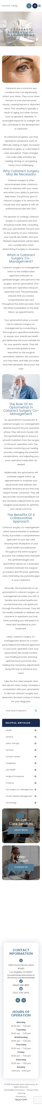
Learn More (21, 830)
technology (11, 802)
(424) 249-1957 (21, 985)
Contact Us (21, 867)
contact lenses (13, 756)
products (10, 783)
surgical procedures (15, 776)
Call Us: (29, 5)
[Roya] (21, 1100)
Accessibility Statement (14, 1090)
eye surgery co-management (19, 789)
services (9, 750)
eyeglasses (11, 763)
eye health (11, 769)
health (9, 730)
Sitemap (21, 1093)
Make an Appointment (35, 5)
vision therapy (12, 743)
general (9, 736)
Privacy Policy (32, 1090)
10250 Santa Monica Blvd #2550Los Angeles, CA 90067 (21, 968)
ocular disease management (19, 796)
